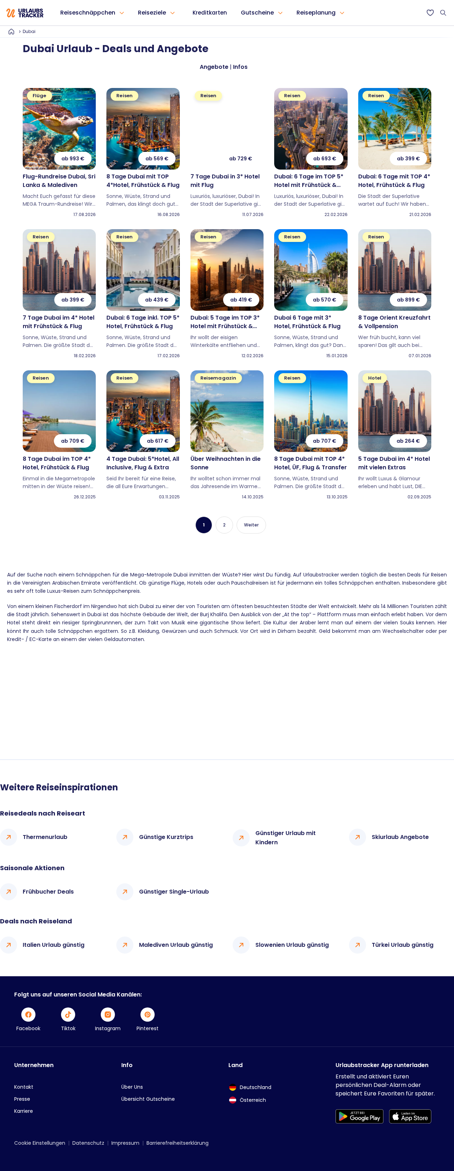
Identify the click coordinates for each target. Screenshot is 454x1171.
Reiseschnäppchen (87, 13)
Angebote (214, 67)
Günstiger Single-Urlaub (174, 892)
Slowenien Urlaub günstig (292, 945)
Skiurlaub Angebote (400, 837)
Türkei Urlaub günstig (402, 945)
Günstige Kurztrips (166, 837)
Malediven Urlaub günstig (176, 945)
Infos (240, 67)
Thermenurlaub (45, 837)
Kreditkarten (210, 12)
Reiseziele (152, 13)
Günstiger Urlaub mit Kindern (285, 837)
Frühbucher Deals (48, 892)
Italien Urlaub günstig (53, 945)
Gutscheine (257, 13)
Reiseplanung (316, 13)
